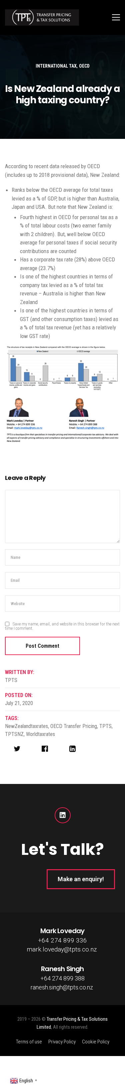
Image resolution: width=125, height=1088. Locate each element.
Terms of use (29, 1042)
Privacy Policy (62, 1042)
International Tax (56, 66)
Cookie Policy (95, 1042)
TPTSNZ (14, 734)
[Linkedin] (63, 815)
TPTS (105, 726)
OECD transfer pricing (73, 726)
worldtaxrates (40, 734)
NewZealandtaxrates (26, 726)
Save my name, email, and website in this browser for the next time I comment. (62, 626)
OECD (84, 66)
